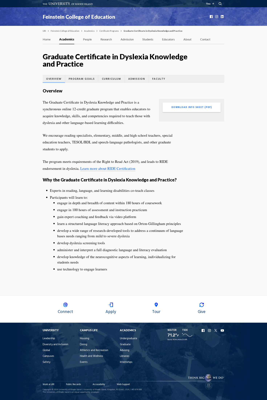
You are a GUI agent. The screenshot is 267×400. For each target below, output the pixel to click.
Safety (46, 362)
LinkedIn (222, 16)
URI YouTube (222, 330)
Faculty (158, 79)
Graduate (125, 344)
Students (147, 39)
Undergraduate (128, 338)
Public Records (73, 384)
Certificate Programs (109, 31)
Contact (205, 39)
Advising (124, 350)
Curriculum (111, 79)
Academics (89, 31)
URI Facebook (203, 330)
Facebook (211, 16)
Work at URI (48, 384)
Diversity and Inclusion (55, 344)
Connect (65, 312)
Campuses (48, 356)
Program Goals (82, 79)
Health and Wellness (91, 356)
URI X (216, 330)
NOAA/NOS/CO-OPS (180, 339)
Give (201, 312)
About (187, 39)
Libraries (124, 356)
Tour (156, 312)
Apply (111, 312)
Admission (127, 39)
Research (106, 39)
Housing (84, 338)
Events (84, 362)
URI (44, 31)
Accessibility (99, 384)
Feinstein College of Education (79, 17)
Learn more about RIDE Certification (107, 168)
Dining (83, 344)
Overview (54, 79)
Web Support (123, 384)
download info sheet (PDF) (191, 107)
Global (46, 350)
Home (46, 39)
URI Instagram (210, 330)
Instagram (217, 16)
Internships (126, 362)
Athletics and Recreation (94, 350)
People (87, 39)
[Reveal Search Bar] (220, 3)
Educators (168, 39)
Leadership (49, 338)
